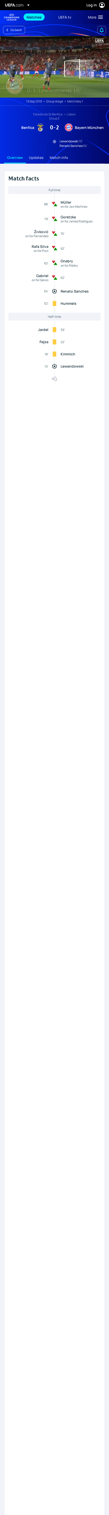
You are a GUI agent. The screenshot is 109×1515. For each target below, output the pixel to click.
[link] (34, 17)
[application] (54, 67)
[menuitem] (38, 17)
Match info (59, 157)
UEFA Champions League (11, 17)
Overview (15, 157)
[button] (94, 17)
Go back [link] (16, 30)
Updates (36, 157)
